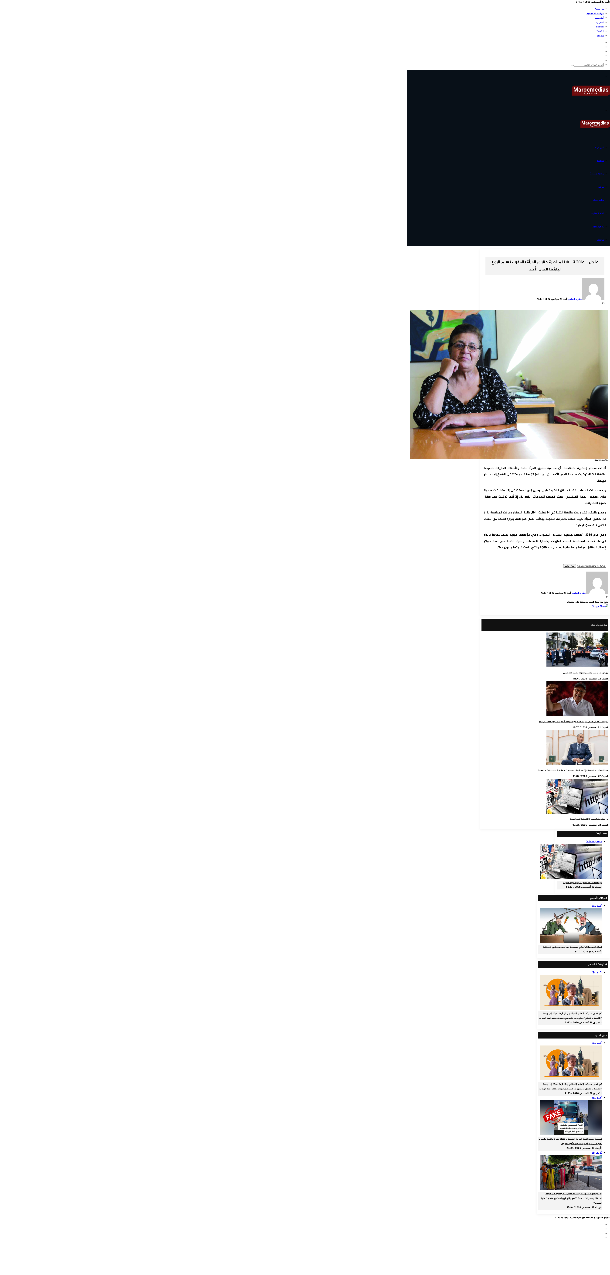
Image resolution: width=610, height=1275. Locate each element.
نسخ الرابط (570, 566)
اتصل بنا (600, 22)
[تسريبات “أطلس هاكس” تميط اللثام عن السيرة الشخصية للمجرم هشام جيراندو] (577, 715)
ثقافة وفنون (597, 213)
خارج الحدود (598, 226)
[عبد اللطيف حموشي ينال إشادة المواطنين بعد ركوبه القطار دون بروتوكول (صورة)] (577, 764)
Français (600, 27)
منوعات (600, 240)
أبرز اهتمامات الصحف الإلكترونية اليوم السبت (589, 819)
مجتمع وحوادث (597, 174)
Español (600, 31)
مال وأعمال (598, 200)
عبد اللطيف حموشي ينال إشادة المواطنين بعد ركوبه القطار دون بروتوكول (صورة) (573, 770)
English (600, 36)
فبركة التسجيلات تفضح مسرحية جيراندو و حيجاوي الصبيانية (572, 947)
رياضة (601, 187)
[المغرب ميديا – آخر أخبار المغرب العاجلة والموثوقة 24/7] (591, 95)
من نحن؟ (599, 9)
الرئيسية (599, 147)
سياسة (600, 161)
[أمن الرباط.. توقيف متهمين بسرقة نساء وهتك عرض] (577, 667)
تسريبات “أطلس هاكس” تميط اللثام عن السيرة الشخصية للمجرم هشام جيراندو (573, 721)
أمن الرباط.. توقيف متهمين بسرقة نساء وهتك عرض (585, 673)
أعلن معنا (599, 18)
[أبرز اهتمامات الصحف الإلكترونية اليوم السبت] (577, 813)
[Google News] (600, 606)
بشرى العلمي (575, 299)
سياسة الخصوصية (595, 13)
